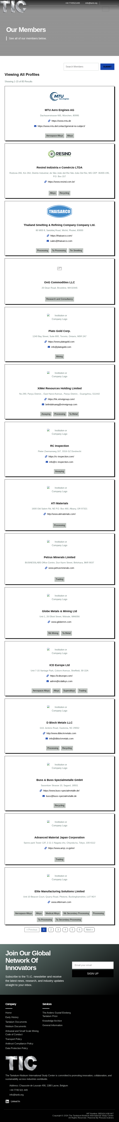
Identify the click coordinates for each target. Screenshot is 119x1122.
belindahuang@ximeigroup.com (61, 404)
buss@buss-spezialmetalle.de (61, 796)
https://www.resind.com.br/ (61, 181)
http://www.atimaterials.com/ (61, 514)
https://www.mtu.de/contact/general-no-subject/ (61, 126)
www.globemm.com (61, 622)
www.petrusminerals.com (61, 568)
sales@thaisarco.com (61, 241)
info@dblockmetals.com (61, 738)
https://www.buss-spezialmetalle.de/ (61, 790)
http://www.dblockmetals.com (61, 733)
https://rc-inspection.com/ (61, 456)
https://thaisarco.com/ (61, 235)
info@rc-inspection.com (61, 462)
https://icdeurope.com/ (61, 675)
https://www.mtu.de (61, 120)
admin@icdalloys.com (61, 681)
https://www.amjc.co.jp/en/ (61, 848)
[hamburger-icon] (105, 9)
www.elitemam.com (61, 902)
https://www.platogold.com (61, 341)
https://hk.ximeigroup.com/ (61, 399)
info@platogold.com (61, 347)
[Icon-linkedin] (108, 3)
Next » (89, 929)
